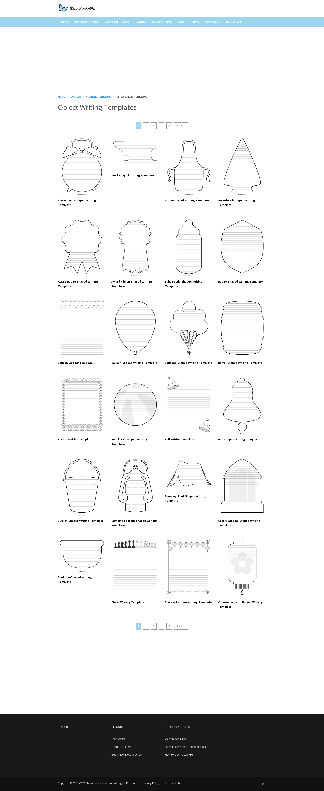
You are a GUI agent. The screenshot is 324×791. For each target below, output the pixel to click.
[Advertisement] (162, 63)
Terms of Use (173, 783)
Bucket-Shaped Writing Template (81, 521)
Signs (195, 22)
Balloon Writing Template (75, 363)
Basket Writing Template (75, 439)
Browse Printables (87, 22)
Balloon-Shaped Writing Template (134, 363)
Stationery (212, 22)
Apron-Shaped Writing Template (187, 200)
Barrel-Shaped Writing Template (240, 363)
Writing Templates (100, 96)
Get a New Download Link (127, 754)
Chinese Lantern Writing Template (188, 602)
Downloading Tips (176, 738)
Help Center (118, 738)
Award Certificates (117, 22)
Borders (141, 22)
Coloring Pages (162, 22)
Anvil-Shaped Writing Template (132, 175)
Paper (181, 22)
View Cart (234, 22)
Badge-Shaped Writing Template (240, 281)
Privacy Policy (151, 783)
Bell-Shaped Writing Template (238, 439)
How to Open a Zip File (179, 754)
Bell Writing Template (180, 439)
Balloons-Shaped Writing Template (188, 363)
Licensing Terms (121, 746)
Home (65, 22)
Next (180, 125)
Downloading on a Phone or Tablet (186, 746)
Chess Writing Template (127, 602)
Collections (77, 96)
